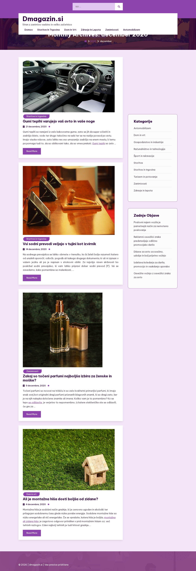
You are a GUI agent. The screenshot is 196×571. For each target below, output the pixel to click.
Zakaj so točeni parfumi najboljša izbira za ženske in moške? (67, 378)
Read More (31, 151)
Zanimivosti (112, 29)
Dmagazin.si (43, 19)
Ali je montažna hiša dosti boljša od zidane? (60, 499)
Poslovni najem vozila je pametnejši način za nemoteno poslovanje (151, 226)
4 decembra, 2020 (36, 504)
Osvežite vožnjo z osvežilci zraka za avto (152, 275)
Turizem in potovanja (145, 176)
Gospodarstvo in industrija (148, 142)
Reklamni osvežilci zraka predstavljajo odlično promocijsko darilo (147, 240)
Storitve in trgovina (48, 29)
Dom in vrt (70, 29)
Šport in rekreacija (144, 155)
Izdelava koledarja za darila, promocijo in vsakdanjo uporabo (152, 264)
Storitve (138, 162)
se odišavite (35, 402)
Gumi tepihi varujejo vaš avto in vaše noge (59, 121)
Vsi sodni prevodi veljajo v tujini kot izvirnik (59, 244)
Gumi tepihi (98, 143)
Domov (29, 29)
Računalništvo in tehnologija (149, 149)
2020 (93, 41)
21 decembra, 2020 (36, 126)
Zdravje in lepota (91, 29)
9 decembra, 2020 (36, 385)
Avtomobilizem (131, 29)
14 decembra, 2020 (36, 249)
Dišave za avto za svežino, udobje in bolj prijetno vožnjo (150, 253)
